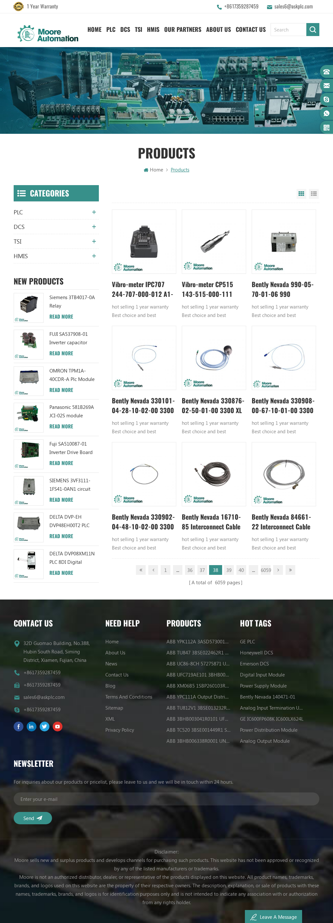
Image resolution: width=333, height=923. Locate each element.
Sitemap (114, 707)
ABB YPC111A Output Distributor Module (198, 696)
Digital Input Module (262, 674)
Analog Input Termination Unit (272, 707)
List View (314, 194)
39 (229, 570)
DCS (125, 29)
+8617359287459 (241, 6)
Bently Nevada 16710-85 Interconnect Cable (211, 521)
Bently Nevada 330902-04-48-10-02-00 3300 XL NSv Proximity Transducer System (143, 522)
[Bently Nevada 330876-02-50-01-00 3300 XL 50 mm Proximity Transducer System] (214, 358)
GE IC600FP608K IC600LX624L (271, 718)
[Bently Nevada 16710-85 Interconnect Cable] (214, 474)
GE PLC (247, 641)
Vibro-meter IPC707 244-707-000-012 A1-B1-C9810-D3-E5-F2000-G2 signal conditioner (142, 289)
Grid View (301, 194)
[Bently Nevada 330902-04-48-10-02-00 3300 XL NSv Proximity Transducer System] (144, 474)
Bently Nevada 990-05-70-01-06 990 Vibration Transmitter (283, 289)
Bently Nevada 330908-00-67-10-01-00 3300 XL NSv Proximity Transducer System (283, 405)
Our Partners (182, 29)
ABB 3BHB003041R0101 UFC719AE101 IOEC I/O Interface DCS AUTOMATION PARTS (198, 718)
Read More (61, 316)
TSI (138, 29)
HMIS (153, 29)
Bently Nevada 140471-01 (267, 696)
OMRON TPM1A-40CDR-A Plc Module (72, 374)
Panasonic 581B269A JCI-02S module (71, 411)
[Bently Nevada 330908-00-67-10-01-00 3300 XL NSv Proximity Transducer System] (284, 358)
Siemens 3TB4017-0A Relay (72, 301)
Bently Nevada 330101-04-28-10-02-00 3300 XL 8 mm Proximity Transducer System (143, 405)
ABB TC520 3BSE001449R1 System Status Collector (198, 730)
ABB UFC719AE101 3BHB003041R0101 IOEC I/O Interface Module (198, 674)
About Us (218, 29)
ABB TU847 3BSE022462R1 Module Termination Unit (198, 652)
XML (110, 718)
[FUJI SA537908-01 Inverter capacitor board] (28, 344)
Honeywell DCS (256, 652)
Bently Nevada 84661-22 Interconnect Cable (281, 521)
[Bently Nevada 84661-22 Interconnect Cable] (284, 474)
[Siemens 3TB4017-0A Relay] (28, 307)
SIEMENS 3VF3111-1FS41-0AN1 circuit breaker (69, 485)
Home (94, 29)
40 (241, 570)
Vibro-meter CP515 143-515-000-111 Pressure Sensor (207, 289)
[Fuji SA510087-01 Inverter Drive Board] (28, 454)
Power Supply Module (263, 685)
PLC (110, 29)
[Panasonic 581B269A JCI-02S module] (28, 417)
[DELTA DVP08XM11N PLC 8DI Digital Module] (28, 564)
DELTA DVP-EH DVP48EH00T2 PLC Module (69, 521)
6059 (266, 570)
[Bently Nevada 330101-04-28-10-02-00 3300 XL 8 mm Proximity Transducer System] (144, 358)
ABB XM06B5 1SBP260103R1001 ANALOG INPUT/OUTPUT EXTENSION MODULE (198, 685)
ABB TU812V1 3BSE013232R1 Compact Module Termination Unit (198, 707)
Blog (110, 685)
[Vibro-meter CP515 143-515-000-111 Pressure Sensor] (214, 241)
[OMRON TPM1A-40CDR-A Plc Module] (28, 381)
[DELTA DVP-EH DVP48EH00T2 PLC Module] (28, 527)
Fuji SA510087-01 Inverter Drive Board (71, 447)
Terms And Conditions (128, 696)
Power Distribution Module (269, 730)
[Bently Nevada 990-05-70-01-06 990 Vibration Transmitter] (284, 241)
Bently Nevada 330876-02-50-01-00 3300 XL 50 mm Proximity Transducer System (213, 405)
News (111, 663)
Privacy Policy (119, 730)
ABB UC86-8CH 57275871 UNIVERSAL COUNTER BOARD (198, 663)
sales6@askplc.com (293, 6)
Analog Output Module (265, 741)
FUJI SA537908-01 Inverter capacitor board (68, 339)
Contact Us (251, 29)
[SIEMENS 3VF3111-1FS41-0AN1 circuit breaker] (28, 491)
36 (190, 570)
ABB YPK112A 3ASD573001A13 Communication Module (198, 641)
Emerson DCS (254, 663)
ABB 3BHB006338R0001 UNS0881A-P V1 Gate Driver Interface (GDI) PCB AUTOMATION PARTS (198, 741)
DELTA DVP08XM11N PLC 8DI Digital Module (72, 558)
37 (202, 570)
